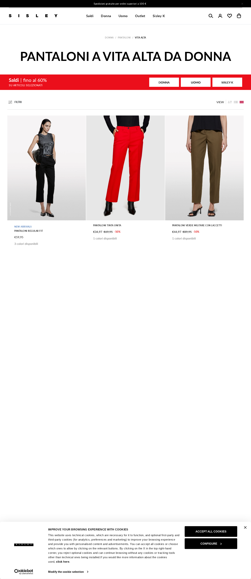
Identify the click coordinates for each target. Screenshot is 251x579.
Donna (106, 16)
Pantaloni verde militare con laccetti (197, 225)
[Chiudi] (242, 4)
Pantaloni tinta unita (107, 225)
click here (62, 561)
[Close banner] (245, 527)
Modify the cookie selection (66, 571)
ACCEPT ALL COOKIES (211, 531)
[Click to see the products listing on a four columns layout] (236, 102)
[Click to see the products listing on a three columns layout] (242, 102)
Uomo (123, 16)
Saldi (90, 16)
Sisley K (159, 16)
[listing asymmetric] (230, 102)
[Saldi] (125, 82)
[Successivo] (174, 4)
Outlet (140, 16)
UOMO (196, 82)
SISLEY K (227, 82)
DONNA (164, 82)
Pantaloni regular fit (28, 231)
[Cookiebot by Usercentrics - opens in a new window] (24, 572)
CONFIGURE (208, 543)
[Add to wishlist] (13, 120)
